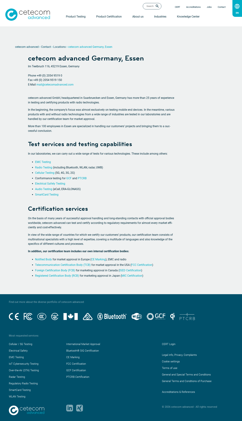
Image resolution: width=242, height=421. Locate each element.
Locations (59, 47)
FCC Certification (141, 265)
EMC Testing (43, 162)
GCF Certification (76, 370)
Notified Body (43, 259)
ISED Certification (130, 270)
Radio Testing (43, 167)
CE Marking (98, 259)
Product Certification (109, 16)
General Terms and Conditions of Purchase (187, 381)
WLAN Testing (17, 396)
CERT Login (168, 344)
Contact (46, 47)
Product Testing (76, 16)
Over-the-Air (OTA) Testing (24, 370)
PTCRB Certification (77, 376)
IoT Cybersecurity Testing (23, 363)
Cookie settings (171, 361)
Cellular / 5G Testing (20, 344)
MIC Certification (132, 275)
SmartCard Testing (46, 194)
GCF (69, 178)
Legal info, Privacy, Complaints (179, 355)
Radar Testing (17, 376)
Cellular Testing (44, 172)
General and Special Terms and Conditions (186, 374)
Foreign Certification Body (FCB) (55, 270)
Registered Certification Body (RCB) (57, 275)
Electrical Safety (18, 350)
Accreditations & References (178, 392)
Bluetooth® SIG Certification (82, 350)
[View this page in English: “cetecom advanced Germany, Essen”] (237, 12)
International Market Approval (83, 344)
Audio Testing (43, 189)
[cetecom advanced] (27, 14)
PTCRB (82, 178)
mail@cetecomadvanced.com (55, 84)
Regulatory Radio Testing (23, 383)
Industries (160, 16)
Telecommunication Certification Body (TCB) (63, 265)
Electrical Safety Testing (50, 183)
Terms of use (169, 368)
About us (137, 16)
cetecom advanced (27, 47)
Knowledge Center (188, 16)
